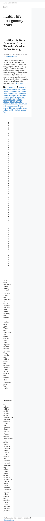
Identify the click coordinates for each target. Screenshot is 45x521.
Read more (20, 83)
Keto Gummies (10, 87)
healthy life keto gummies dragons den (14, 94)
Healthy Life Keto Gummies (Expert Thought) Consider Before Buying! (14, 45)
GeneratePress (8, 520)
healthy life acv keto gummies (15, 88)
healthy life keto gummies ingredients (14, 97)
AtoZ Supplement (9, 3)
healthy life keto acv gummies (14, 90)
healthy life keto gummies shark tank (12, 103)
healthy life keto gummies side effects (15, 105)
